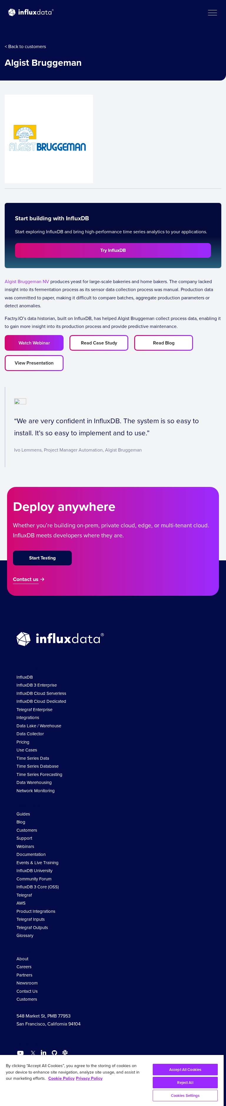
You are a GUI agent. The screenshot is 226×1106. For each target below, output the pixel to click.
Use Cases (26, 750)
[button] (212, 12)
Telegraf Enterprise (34, 709)
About (22, 959)
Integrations (27, 717)
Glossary (24, 935)
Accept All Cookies (185, 1069)
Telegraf (24, 895)
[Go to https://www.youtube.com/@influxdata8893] (21, 1053)
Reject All (185, 1082)
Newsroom (27, 983)
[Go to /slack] (64, 1054)
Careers (23, 967)
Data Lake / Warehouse (38, 726)
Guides (23, 814)
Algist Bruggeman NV (27, 281)
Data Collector (30, 734)
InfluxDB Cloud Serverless (41, 693)
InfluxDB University (34, 870)
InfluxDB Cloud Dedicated (41, 701)
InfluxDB (24, 677)
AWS (21, 903)
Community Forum (33, 879)
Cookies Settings (185, 1095)
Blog (20, 822)
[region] (112, 1080)
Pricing (22, 742)
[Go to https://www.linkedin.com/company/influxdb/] (43, 1052)
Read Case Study (99, 342)
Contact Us (27, 991)
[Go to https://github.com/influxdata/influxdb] (54, 1054)
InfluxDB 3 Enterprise (36, 685)
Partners (24, 975)
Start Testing (42, 557)
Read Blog (164, 342)
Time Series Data (32, 758)
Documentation (31, 854)
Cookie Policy (61, 1078)
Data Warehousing (34, 782)
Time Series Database (37, 766)
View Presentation (34, 363)
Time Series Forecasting (39, 774)
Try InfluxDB (113, 250)
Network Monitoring (35, 790)
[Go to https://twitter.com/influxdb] (32, 1054)
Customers (26, 830)
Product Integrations (35, 911)
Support (24, 838)
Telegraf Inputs (30, 919)
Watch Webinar (34, 342)
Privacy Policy (89, 1078)
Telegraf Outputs (32, 927)
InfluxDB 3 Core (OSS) (37, 887)
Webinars (25, 846)
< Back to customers (25, 46)
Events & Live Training (37, 862)
